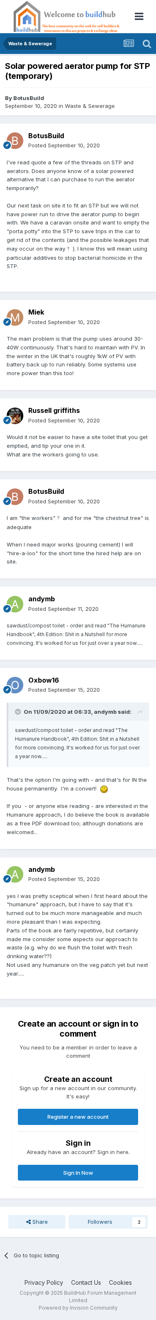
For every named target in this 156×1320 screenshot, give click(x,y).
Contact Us (86, 1282)
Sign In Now (78, 1172)
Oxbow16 (43, 680)
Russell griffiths (54, 410)
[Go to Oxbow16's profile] (15, 685)
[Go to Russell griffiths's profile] (15, 415)
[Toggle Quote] (18, 711)
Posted (64, 145)
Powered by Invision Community (78, 1308)
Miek (36, 312)
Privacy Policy (44, 1282)
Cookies (120, 1282)
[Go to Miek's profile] (15, 317)
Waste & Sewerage (90, 105)
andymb (41, 599)
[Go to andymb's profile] (15, 604)
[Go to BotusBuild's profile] (15, 140)
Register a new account (78, 1116)
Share (39, 1221)
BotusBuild (28, 98)
